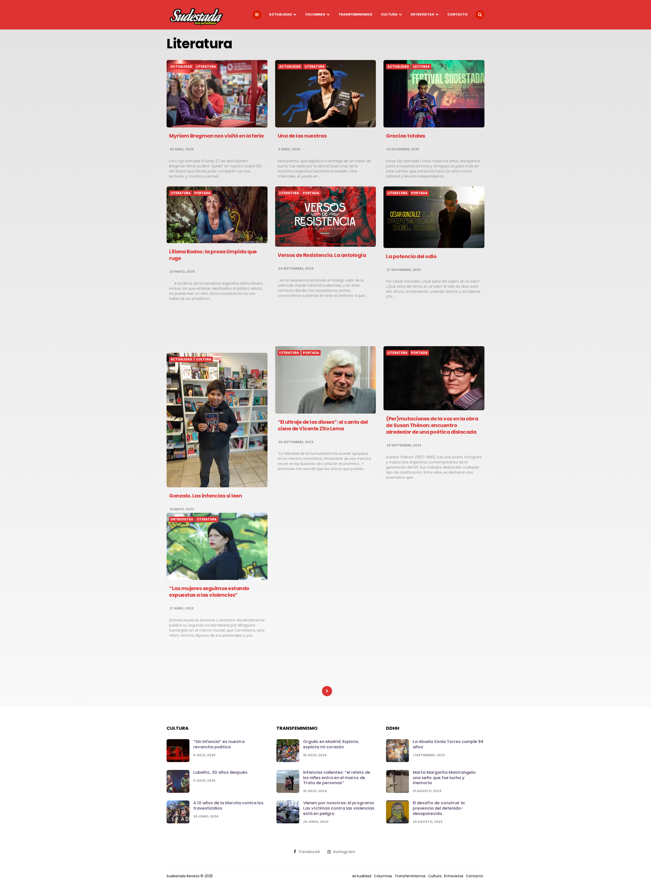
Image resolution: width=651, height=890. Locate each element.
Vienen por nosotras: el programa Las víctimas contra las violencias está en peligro (338, 808)
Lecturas (421, 66)
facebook (309, 852)
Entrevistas (422, 14)
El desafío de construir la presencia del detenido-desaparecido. (439, 808)
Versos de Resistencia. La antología (322, 255)
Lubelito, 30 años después (220, 772)
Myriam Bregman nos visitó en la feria (216, 135)
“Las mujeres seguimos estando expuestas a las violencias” (209, 592)
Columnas (315, 14)
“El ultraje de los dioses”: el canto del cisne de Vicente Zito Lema (323, 425)
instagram (344, 852)
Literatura (206, 66)
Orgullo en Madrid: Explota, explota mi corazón (331, 744)
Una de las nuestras (302, 135)
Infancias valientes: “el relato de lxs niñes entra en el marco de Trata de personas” (336, 777)
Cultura (389, 14)
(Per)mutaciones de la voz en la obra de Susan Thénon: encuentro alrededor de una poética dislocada (432, 425)
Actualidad (280, 14)
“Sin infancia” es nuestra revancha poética (219, 744)
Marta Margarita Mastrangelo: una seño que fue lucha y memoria (444, 777)
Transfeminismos (355, 14)
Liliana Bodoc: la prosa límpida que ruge (213, 255)
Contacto (457, 14)
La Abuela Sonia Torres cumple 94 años (448, 744)
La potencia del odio (411, 256)
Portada (202, 193)
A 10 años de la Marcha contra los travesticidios (228, 805)
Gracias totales (405, 135)
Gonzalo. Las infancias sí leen (205, 495)
